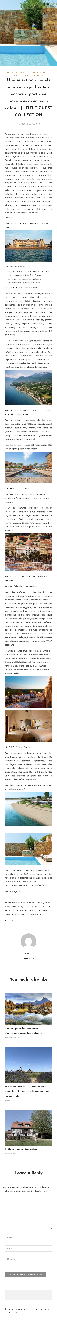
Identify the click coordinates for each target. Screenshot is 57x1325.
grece (30, 903)
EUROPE (10, 72)
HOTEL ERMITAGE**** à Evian (21, 287)
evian (11, 903)
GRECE (35, 72)
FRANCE (22, 72)
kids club (38, 907)
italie (27, 907)
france (20, 903)
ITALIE (45, 72)
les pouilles (25, 910)
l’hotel (19, 498)
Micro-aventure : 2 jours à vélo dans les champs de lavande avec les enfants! (27, 1091)
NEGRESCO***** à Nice (17, 488)
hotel (39, 903)
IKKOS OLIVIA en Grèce (17, 747)
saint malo (34, 914)
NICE (16, 75)
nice (23, 914)
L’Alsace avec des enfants (22, 1149)
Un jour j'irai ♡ (33, 75)
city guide (36, 498)
